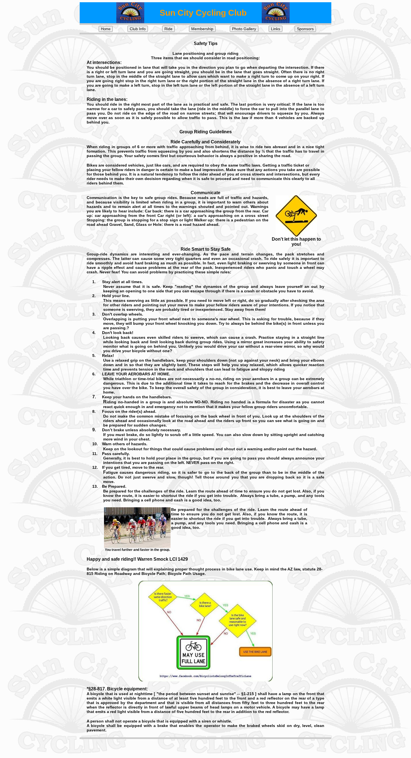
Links (275, 29)
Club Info (138, 29)
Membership (202, 29)
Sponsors (305, 29)
